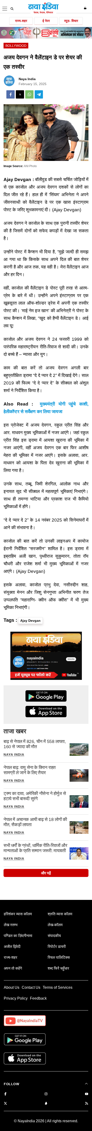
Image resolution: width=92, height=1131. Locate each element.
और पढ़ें (46, 873)
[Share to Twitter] (20, 94)
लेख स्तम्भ (10, 925)
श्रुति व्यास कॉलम (60, 914)
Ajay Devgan (30, 620)
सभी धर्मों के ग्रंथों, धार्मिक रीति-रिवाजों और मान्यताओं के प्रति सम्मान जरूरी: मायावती (35, 848)
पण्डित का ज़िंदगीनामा (18, 936)
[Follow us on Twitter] (5, 1104)
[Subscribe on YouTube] (86, 1094)
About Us (11, 987)
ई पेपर (46, 21)
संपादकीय (54, 936)
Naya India (27, 79)
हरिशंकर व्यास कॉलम (18, 914)
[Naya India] (43, 12)
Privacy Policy (16, 998)
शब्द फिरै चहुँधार (58, 968)
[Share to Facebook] (10, 94)
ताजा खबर (15, 731)
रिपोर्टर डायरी (57, 947)
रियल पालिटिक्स (59, 957)
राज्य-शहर (21, 21)
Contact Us (31, 987)
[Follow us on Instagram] (46, 1094)
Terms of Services (57, 987)
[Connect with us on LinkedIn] (46, 1104)
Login (86, 8)
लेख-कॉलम (55, 925)
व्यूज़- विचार (71, 21)
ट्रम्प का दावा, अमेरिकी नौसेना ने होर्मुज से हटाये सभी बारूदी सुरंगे (35, 796)
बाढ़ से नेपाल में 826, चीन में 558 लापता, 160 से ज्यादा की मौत (35, 744)
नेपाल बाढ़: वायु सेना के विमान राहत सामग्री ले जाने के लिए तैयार (30, 770)
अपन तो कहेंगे (13, 968)
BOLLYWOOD (15, 45)
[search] (12, 8)
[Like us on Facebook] (5, 1094)
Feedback (38, 998)
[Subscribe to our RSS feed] (86, 1104)
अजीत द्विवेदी (12, 947)
